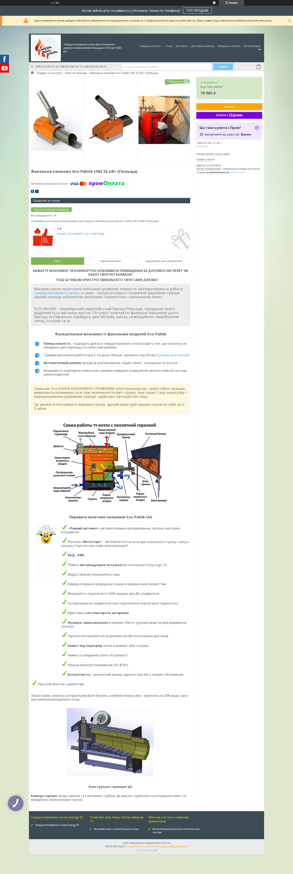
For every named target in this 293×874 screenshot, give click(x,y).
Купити (229, 107)
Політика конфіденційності (173, 846)
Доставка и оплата (202, 46)
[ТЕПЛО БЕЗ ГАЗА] (46, 47)
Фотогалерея (252, 46)
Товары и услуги (149, 46)
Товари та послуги (49, 73)
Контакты (182, 46)
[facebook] (32, 192)
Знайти (223, 66)
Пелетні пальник (76, 73)
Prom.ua (165, 843)
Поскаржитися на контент (140, 846)
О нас (169, 46)
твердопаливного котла (56, 292)
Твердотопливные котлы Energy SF (57, 825)
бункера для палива (172, 355)
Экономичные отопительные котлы (116, 829)
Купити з (222, 115)
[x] (36, 192)
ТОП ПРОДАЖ (197, 10)
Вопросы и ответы (229, 46)
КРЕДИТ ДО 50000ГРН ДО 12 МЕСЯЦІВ (80, 234)
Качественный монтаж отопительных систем (176, 830)
